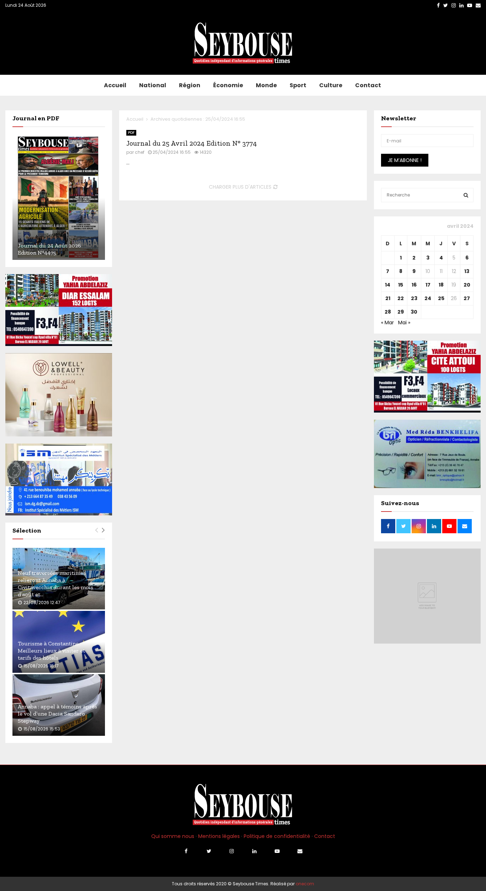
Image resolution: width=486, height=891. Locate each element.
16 (414, 284)
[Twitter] (209, 851)
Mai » (404, 322)
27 (467, 298)
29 (400, 311)
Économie (228, 85)
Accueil (115, 85)
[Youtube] (277, 851)
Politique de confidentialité (277, 836)
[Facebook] (186, 851)
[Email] (300, 851)
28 (388, 311)
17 (428, 284)
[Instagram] (231, 851)
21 (387, 298)
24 (427, 298)
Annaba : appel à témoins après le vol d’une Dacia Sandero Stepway (57, 713)
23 (414, 298)
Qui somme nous (172, 836)
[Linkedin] (254, 851)
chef (139, 152)
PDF (131, 132)
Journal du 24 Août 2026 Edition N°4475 (49, 249)
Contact (368, 85)
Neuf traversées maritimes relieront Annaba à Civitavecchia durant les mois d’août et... (55, 584)
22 (400, 298)
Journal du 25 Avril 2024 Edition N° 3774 (191, 143)
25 (441, 298)
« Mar (387, 322)
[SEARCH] (466, 195)
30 (414, 311)
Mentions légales (219, 836)
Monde (266, 85)
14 (387, 284)
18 (441, 284)
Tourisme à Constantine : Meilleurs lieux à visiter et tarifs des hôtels (51, 650)
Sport (298, 85)
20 (467, 284)
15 (400, 284)
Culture (330, 85)
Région (189, 85)
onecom (305, 884)
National (152, 85)
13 (466, 271)
